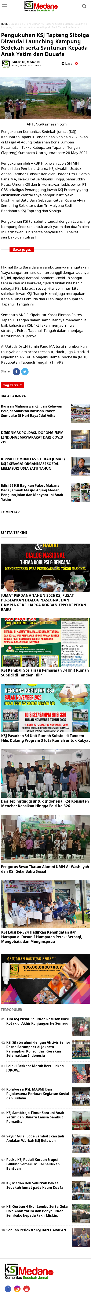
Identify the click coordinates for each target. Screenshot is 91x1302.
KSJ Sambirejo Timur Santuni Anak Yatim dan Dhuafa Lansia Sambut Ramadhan (35, 1117)
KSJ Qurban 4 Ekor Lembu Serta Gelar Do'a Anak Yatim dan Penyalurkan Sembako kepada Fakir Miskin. (37, 1211)
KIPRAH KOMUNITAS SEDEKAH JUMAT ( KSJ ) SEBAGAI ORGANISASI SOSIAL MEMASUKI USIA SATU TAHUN (33, 464)
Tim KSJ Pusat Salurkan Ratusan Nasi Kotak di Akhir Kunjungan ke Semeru (37, 1021)
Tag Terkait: (12, 385)
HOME (4, 23)
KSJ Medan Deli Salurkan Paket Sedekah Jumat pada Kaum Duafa (34, 1185)
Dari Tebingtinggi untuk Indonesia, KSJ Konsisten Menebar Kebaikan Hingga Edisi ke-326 (45, 803)
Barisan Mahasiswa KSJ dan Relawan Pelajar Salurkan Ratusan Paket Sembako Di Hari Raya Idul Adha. (31, 411)
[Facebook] (16, 371)
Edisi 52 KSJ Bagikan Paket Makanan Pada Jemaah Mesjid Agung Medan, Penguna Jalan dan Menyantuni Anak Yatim (32, 492)
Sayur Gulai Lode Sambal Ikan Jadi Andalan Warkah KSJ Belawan (35, 1138)
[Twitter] (25, 371)
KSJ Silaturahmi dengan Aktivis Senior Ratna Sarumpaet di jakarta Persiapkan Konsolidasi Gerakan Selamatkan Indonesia (38, 1049)
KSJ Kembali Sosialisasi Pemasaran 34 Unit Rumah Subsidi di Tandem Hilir (45, 672)
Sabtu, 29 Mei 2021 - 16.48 (26, 65)
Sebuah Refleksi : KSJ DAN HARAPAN (36, 1230)
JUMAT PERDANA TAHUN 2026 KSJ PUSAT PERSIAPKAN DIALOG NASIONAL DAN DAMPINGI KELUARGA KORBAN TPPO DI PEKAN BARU (43, 602)
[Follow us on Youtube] (26, 1288)
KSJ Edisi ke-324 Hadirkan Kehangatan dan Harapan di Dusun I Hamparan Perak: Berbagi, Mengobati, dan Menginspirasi (41, 937)
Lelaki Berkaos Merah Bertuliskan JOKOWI (35, 1068)
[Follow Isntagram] (17, 1288)
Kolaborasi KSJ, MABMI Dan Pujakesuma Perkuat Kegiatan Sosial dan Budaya (37, 1093)
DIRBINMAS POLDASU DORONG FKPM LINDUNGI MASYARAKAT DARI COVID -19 (32, 437)
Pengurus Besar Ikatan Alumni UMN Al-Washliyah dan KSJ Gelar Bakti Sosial (45, 869)
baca (68, 63)
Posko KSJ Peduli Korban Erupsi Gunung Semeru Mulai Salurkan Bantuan (33, 1164)
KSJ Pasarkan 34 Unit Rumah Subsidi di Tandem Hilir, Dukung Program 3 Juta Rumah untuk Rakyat (45, 738)
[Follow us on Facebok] (8, 1288)
